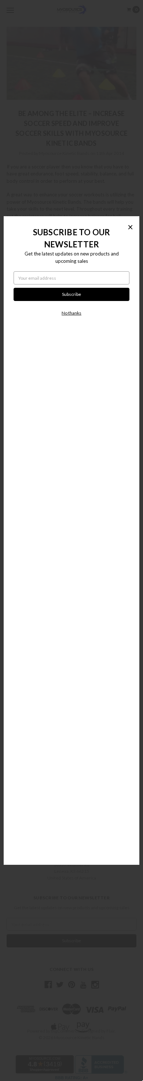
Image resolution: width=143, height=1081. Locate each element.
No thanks (71, 313)
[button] (130, 227)
